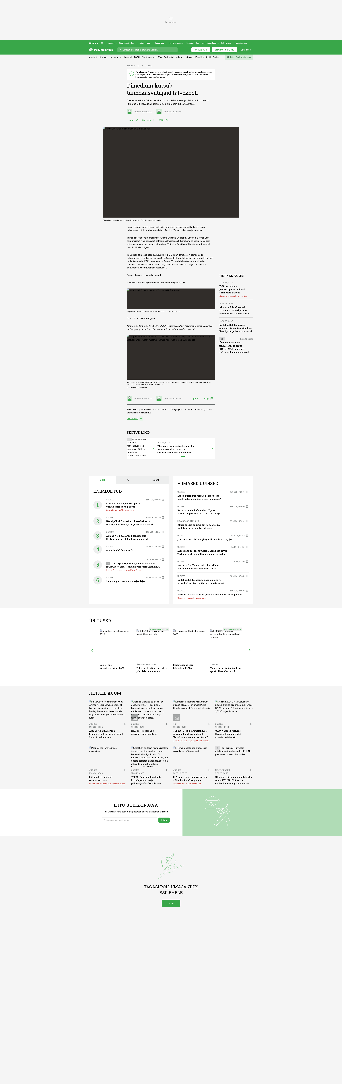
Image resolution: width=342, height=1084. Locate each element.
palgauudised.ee (240, 43)
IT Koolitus (215, 664)
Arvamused (116, 57)
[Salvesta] (163, 499)
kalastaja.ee (226, 43)
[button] (129, 820)
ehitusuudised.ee (192, 43)
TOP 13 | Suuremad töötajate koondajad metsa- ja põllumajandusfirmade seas (146, 780)
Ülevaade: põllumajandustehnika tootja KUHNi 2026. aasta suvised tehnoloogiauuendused (175, 449)
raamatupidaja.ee (176, 43)
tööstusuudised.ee (126, 43)
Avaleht (93, 57)
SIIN (182, 282)
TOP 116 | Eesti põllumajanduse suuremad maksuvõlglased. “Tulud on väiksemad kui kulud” (190, 734)
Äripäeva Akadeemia (146, 664)
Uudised (110, 500)
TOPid (137, 57)
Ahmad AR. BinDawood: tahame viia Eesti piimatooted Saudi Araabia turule (234, 310)
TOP (108, 559)
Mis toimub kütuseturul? (119, 550)
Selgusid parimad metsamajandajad (125, 581)
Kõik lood (103, 57)
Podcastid (169, 57)
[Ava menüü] (102, 43)
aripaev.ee (112, 43)
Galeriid (128, 57)
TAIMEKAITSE (133, 66)
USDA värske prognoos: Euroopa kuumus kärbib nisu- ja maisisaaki (228, 734)
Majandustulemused (188, 521)
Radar (216, 57)
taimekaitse (132, 418)
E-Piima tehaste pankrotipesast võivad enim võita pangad (232, 289)
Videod (179, 57)
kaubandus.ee (160, 43)
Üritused (189, 57)
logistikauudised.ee (145, 43)
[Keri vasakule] (153, 448)
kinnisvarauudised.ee (210, 43)
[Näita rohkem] (251, 43)
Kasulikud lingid (203, 57)
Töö (160, 57)
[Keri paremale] (212, 448)
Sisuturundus (149, 57)
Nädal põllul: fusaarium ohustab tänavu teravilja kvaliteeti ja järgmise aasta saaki (235, 328)
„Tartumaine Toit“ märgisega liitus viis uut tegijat (204, 539)
